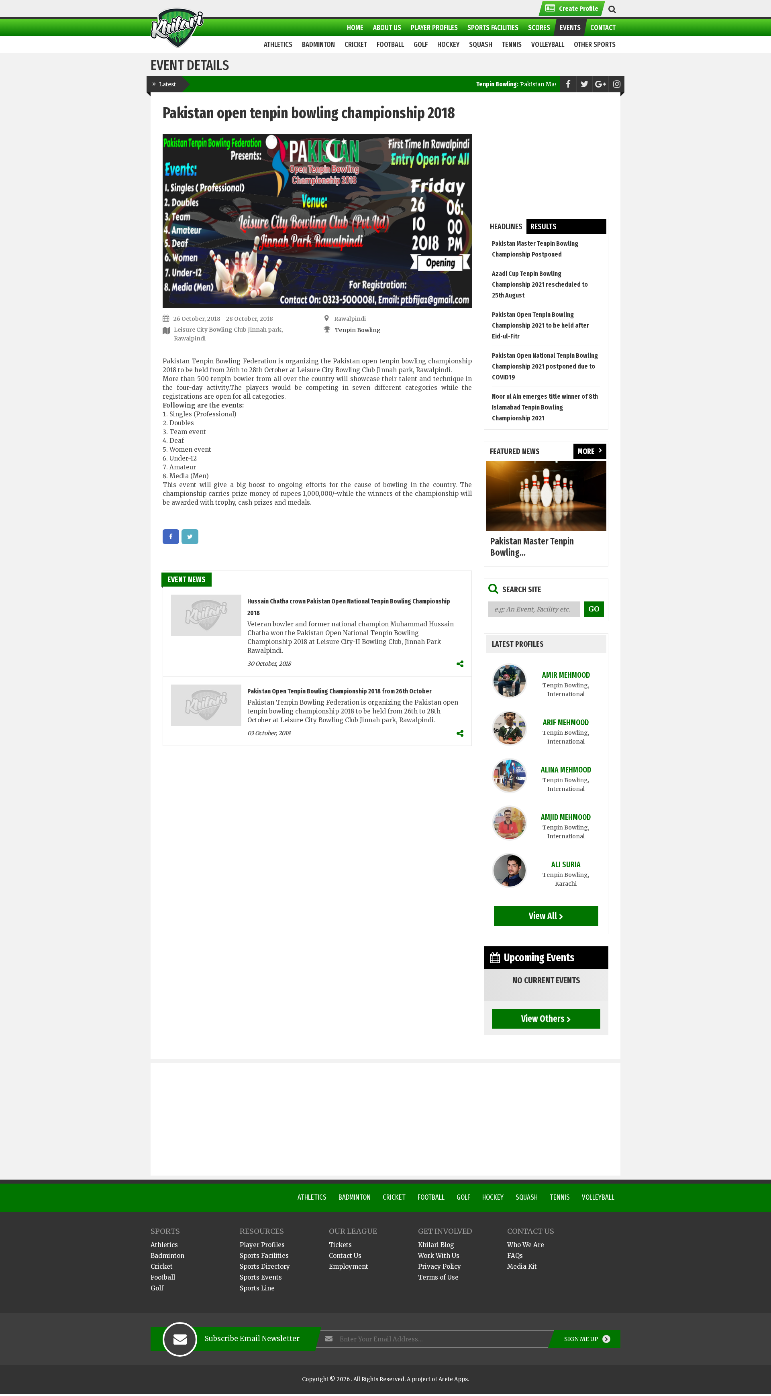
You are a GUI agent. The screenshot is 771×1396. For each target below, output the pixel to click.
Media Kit (522, 1266)
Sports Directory (265, 1266)
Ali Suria (566, 864)
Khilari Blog (436, 1245)
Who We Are (525, 1245)
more (586, 451)
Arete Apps (453, 1379)
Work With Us (438, 1255)
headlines (506, 226)
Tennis (560, 1197)
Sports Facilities (264, 1255)
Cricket (394, 1197)
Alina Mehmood (566, 769)
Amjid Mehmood (566, 817)
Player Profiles (262, 1245)
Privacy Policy (439, 1266)
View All (543, 915)
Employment (348, 1266)
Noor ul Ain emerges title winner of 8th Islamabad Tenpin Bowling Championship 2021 (545, 407)
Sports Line (257, 1288)
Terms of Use (438, 1277)
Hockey (493, 1197)
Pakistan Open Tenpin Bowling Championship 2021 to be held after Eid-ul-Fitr (540, 325)
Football (431, 1197)
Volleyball (598, 1197)
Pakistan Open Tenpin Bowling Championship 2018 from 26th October (339, 691)
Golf (463, 1197)
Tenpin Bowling (358, 330)
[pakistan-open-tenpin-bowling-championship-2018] (171, 536)
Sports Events (261, 1277)
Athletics (312, 1197)
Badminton (355, 1197)
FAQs (515, 1255)
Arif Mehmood (566, 722)
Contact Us (345, 1255)
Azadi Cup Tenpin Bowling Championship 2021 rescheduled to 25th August (540, 284)
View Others (543, 1018)
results (543, 226)
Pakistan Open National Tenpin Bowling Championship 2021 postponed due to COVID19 (545, 366)
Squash (527, 1197)
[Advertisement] (546, 154)
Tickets (340, 1245)
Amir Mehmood (566, 675)
